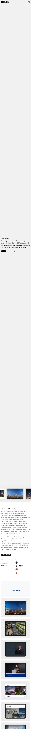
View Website (6, 554)
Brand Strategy (10, 251)
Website (3, 251)
